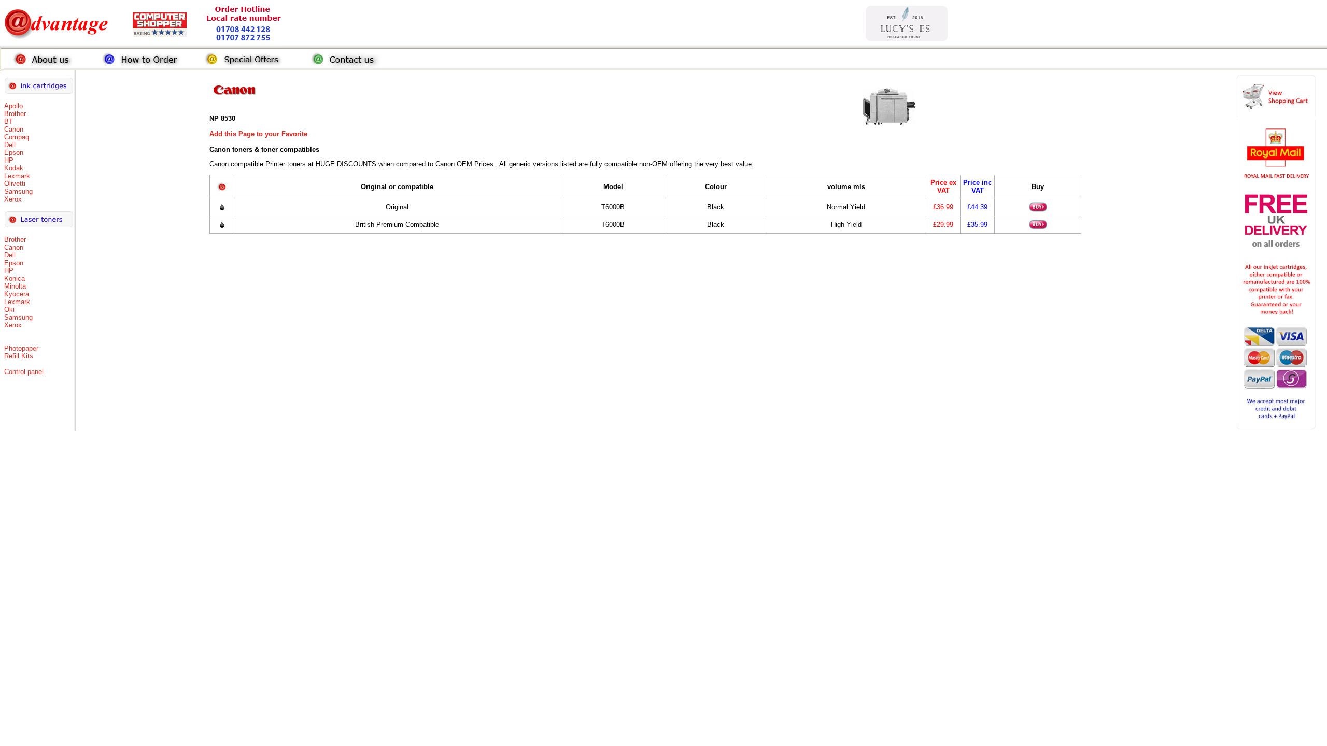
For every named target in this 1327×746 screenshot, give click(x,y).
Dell (10, 145)
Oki (9, 309)
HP (8, 160)
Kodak (13, 168)
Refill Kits (18, 356)
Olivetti (14, 184)
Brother (15, 114)
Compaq (16, 137)
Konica (14, 278)
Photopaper (21, 348)
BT (8, 121)
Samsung (18, 191)
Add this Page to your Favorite (258, 134)
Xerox (13, 199)
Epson (13, 152)
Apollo (13, 106)
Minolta (15, 286)
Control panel (24, 372)
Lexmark (17, 176)
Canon (13, 129)
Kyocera (16, 294)
